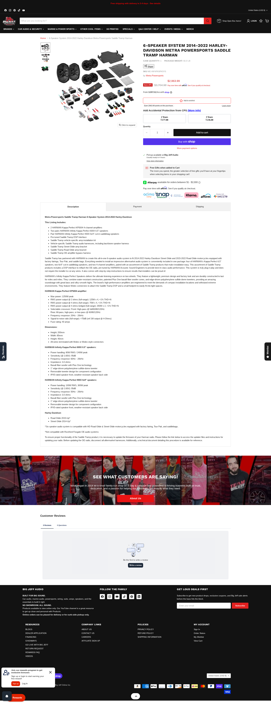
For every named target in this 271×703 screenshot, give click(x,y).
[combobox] (112, 21)
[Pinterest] (131, 596)
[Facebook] (102, 596)
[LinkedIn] (139, 596)
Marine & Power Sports (61, 29)
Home (43, 38)
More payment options (187, 148)
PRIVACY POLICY (146, 629)
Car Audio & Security (30, 29)
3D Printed (112, 29)
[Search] (207, 21)
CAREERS (86, 637)
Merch (190, 29)
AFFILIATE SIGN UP (91, 641)
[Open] (7, 696)
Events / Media (173, 29)
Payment (137, 206)
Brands (8, 29)
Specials (128, 29)
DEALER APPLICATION (35, 633)
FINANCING (30, 637)
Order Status (199, 633)
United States (256, 10)
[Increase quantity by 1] (168, 132)
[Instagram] (109, 596)
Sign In (197, 629)
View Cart (198, 641)
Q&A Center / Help (148, 29)
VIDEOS (29, 656)
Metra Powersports (155, 75)
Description (73, 206)
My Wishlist (199, 637)
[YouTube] (117, 596)
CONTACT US (88, 633)
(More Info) (194, 110)
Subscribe (240, 606)
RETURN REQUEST (34, 648)
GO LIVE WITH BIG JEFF (36, 645)
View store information (155, 161)
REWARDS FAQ (32, 652)
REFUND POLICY (146, 633)
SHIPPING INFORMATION (149, 637)
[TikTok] (124, 596)
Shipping (200, 206)
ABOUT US (87, 629)
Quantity (146, 126)
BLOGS (28, 629)
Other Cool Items (90, 29)
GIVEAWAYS (31, 641)
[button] (45, 47)
